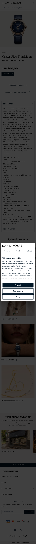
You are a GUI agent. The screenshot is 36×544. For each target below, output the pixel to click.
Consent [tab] (7, 251)
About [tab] (29, 251)
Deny (18, 297)
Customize (17, 291)
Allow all (18, 285)
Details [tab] (18, 251)
